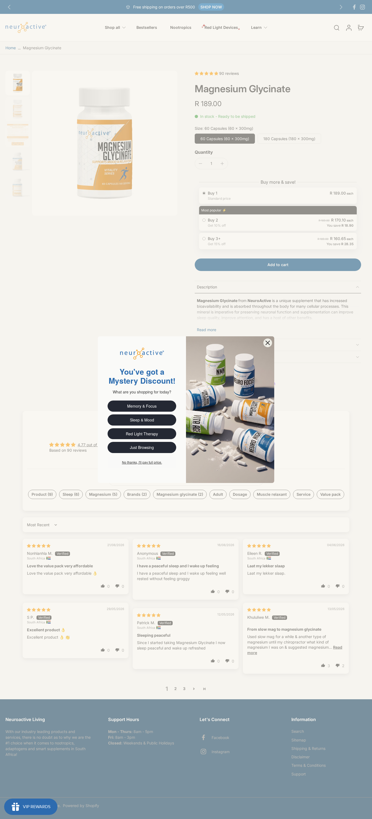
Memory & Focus (142, 406)
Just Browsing (142, 447)
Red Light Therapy (142, 433)
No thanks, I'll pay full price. (142, 462)
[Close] (267, 342)
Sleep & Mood (142, 420)
